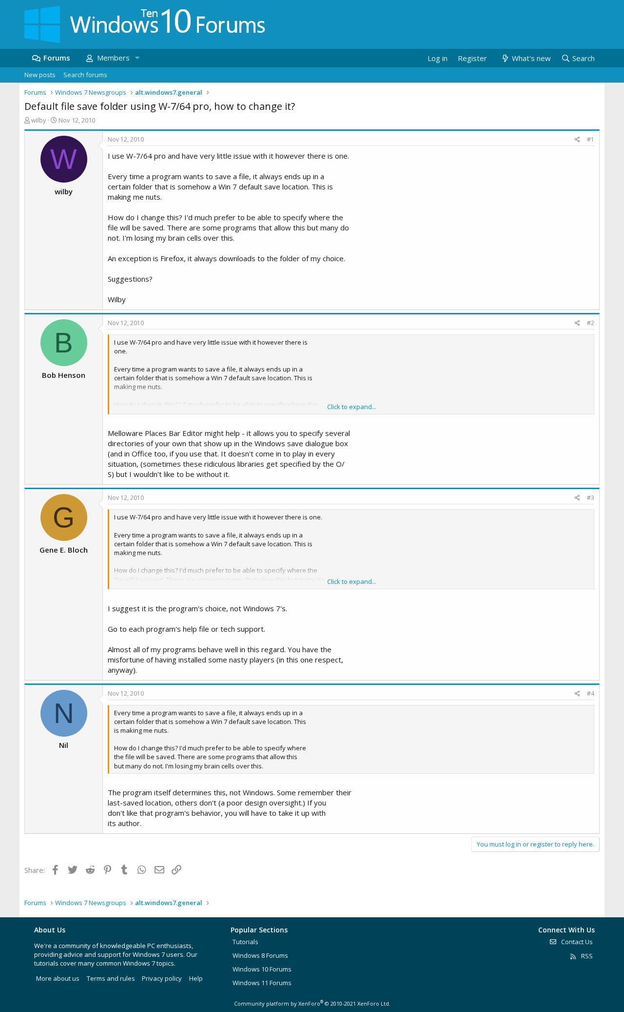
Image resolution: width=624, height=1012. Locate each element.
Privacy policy (162, 978)
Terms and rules (111, 978)
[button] (137, 58)
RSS (586, 955)
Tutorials (245, 941)
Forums (56, 57)
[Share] (577, 139)
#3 (590, 498)
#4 (590, 693)
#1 (590, 139)
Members (113, 57)
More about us (57, 978)
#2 (590, 323)
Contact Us (576, 941)
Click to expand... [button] (351, 406)
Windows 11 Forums (262, 982)
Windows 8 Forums (260, 955)
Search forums (85, 74)
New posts (40, 74)
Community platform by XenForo (312, 1003)
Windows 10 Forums (262, 969)
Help (196, 978)
